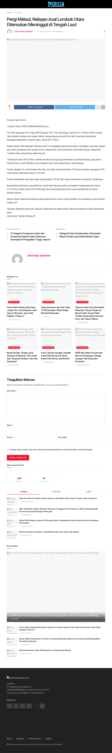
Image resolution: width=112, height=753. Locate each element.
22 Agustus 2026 (14, 319)
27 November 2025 (83, 365)
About (9, 739)
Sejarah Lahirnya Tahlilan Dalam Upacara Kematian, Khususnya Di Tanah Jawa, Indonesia (58, 498)
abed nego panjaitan (24, 31)
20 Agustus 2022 (43, 31)
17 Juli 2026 (24, 644)
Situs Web (62, 437)
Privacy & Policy (35, 739)
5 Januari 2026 (13, 365)
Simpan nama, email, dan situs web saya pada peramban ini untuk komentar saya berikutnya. (51, 450)
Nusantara (18, 12)
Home (9, 12)
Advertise (20, 739)
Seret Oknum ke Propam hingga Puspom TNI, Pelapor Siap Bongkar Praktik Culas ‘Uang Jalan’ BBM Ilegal (53, 615)
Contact (48, 739)
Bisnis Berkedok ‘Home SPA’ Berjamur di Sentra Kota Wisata (45, 650)
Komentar (12, 390)
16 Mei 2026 (46, 317)
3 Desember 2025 (48, 362)
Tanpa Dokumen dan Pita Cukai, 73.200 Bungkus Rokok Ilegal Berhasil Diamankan (55, 310)
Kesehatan (14, 302)
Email (10, 437)
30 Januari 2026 (82, 322)
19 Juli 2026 (14, 619)
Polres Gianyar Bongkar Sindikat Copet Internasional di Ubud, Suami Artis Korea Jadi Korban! (56, 356)
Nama (10, 425)
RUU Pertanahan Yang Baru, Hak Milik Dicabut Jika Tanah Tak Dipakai (49, 532)
